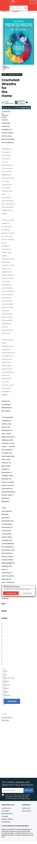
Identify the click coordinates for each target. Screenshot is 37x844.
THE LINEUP (5, 816)
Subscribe (33, 2)
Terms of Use (26, 808)
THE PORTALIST (6, 822)
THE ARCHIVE (5, 811)
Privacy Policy (26, 811)
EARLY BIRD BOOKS (7, 813)
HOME (4, 74)
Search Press (5, 116)
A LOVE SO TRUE (6, 808)
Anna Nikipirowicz (9, 102)
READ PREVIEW (6, 67)
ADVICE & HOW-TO (15, 74)
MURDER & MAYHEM (7, 819)
